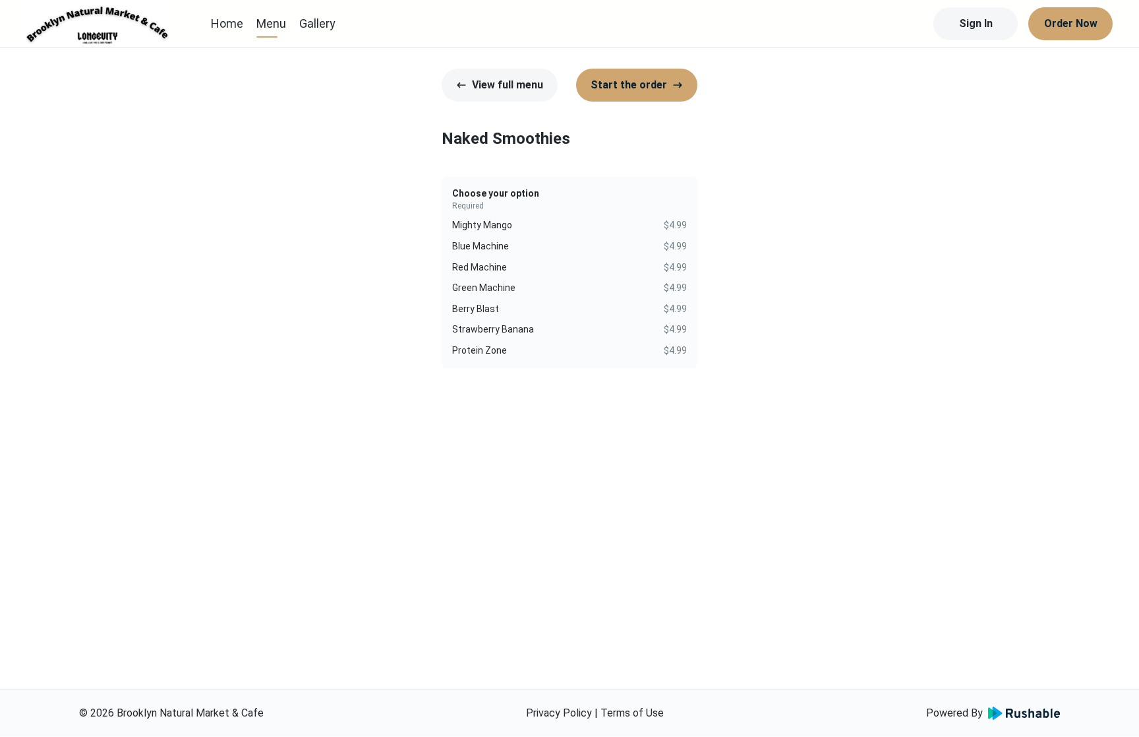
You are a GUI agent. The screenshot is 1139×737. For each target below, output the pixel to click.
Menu (271, 23)
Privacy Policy (559, 713)
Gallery (317, 23)
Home (227, 23)
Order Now (1070, 23)
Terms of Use (632, 713)
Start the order (629, 85)
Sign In (976, 23)
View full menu (507, 85)
